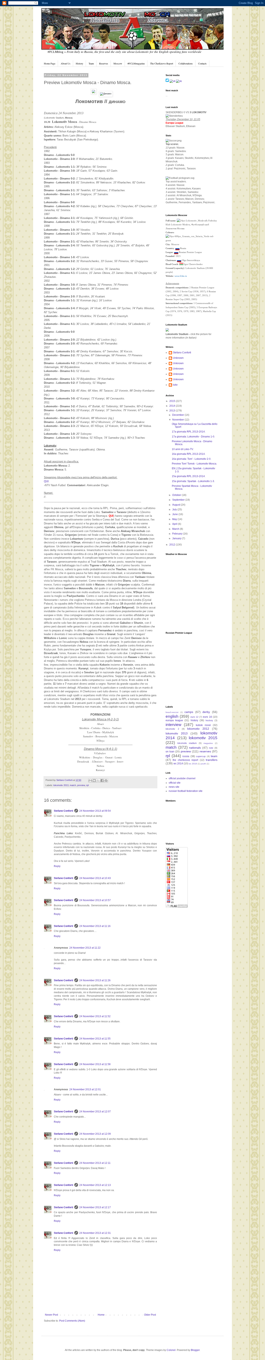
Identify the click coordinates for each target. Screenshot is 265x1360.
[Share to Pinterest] (106, 780)
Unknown (178, 357)
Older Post (150, 1314)
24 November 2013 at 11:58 (95, 1064)
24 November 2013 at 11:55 (95, 1038)
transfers (211, 759)
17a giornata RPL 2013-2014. (188, 431)
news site (174, 786)
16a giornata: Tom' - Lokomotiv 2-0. (191, 458)
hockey (209, 720)
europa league (174, 720)
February (177, 533)
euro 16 (207, 716)
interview (173, 724)
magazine (208, 743)
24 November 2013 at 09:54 (95, 810)
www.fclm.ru (181, 276)
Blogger (195, 1350)
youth (203, 764)
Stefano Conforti (64, 780)
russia (185, 756)
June (175, 514)
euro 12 (194, 717)
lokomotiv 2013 (61, 785)
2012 (172, 544)
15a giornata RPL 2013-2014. (188, 476)
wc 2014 (178, 763)
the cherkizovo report (185, 760)
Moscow (117, 63)
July (174, 509)
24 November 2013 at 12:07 (95, 1111)
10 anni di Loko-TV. (183, 449)
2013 (172, 410)
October (177, 495)
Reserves (103, 63)
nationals (195, 747)
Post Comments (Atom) (72, 1320)
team (214, 756)
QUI (46, 481)
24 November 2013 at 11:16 (95, 926)
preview (81, 785)
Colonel (171, 1350)
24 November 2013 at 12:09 (95, 1133)
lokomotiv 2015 (203, 738)
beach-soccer (172, 712)
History (79, 63)
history (194, 720)
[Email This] (90, 780)
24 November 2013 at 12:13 (95, 1185)
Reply (57, 866)
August (176, 504)
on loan (170, 751)
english (172, 716)
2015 (172, 401)
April (175, 524)
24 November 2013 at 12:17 (95, 1207)
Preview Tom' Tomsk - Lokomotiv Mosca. (194, 463)
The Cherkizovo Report (161, 63)
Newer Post (51, 1314)
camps (188, 712)
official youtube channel (182, 778)
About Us (65, 63)
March (176, 528)
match (73, 785)
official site (175, 782)
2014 (172, 405)
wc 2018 (193, 764)
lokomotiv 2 (172, 729)
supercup (201, 756)
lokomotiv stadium (187, 743)
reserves (205, 751)
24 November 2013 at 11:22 (85, 947)
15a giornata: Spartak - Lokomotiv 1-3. (193, 481)
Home (101, 1314)
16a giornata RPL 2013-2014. (188, 454)
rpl (87, 785)
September (178, 499)
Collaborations (185, 63)
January (177, 538)
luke (175, 384)
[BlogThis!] (94, 780)
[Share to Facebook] (102, 780)
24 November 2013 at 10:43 (95, 878)
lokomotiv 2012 (198, 728)
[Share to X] (98, 780)
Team (91, 63)
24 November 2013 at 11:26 (95, 980)
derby (206, 712)
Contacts (202, 63)
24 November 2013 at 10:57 (95, 900)
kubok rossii (203, 725)
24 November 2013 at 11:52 (95, 1016)
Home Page (49, 63)
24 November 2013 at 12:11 (95, 1163)
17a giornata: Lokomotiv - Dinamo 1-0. (193, 436)
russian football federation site (185, 791)
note (211, 748)
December (178, 414)
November (178, 419)
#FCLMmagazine (136, 63)
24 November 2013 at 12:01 (85, 1089)
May (175, 519)
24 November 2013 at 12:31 (95, 1233)
